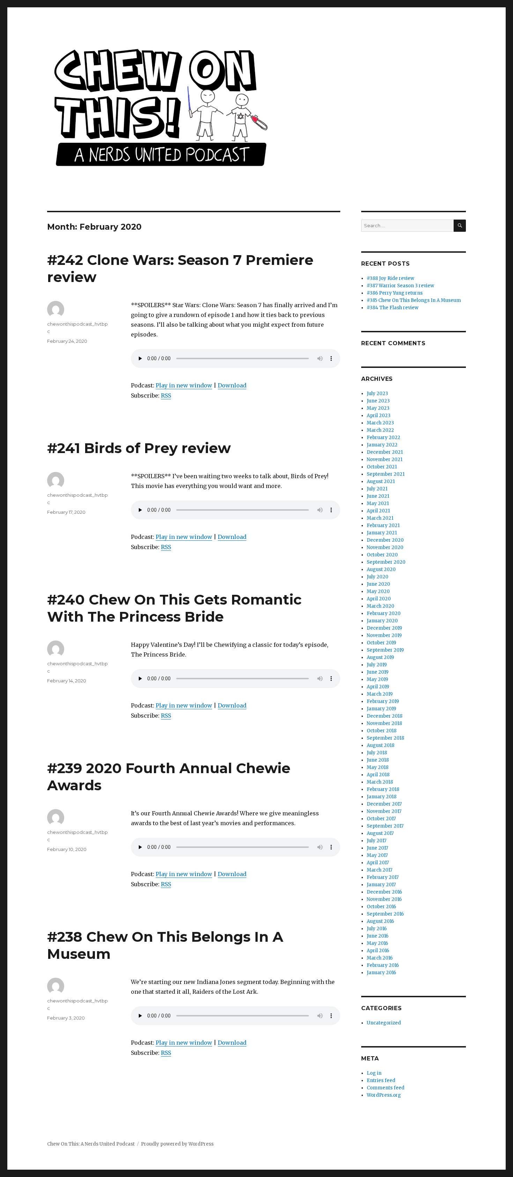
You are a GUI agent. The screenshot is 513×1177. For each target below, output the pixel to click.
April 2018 (378, 775)
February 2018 (383, 789)
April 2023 (379, 416)
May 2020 (378, 591)
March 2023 (380, 423)
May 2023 (378, 408)
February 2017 (383, 877)
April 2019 (378, 687)
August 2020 (381, 569)
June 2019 (377, 672)
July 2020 (377, 577)
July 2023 (377, 394)
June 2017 (377, 848)
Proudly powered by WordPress (177, 1144)
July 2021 (377, 489)
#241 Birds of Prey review (139, 448)
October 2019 (381, 643)
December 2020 (385, 540)
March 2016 (380, 958)
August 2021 (381, 481)
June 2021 (378, 496)
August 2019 (380, 657)
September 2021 (385, 474)
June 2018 (378, 760)
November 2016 (384, 899)
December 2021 (385, 452)
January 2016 (381, 973)
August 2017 (380, 833)
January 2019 (381, 709)
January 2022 (382, 445)
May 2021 (378, 503)
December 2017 (384, 804)
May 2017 (377, 855)
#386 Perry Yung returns (395, 293)
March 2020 (380, 606)
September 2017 (385, 826)
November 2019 (384, 635)
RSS (166, 395)
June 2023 (378, 401)
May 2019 (377, 679)
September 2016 (385, 914)
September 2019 (385, 650)
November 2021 (384, 459)
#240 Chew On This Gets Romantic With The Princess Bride (174, 608)
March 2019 (380, 694)
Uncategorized (384, 1023)
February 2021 (383, 525)
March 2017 (379, 870)
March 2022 (380, 430)
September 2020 (386, 562)
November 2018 (384, 723)
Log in (374, 1073)
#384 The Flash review (392, 308)
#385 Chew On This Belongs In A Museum (414, 300)
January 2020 (382, 621)
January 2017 (381, 885)
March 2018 (380, 782)
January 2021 (382, 533)
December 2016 (384, 892)
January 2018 (381, 797)
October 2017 (381, 819)
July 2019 (377, 665)
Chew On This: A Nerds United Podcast (91, 1144)
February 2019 (383, 701)
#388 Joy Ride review (390, 278)
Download (232, 385)
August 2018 (380, 745)
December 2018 (384, 716)
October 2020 (382, 555)
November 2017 (384, 811)
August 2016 (380, 921)
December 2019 (384, 628)
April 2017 (378, 863)
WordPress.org (384, 1095)
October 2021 (382, 467)
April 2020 (379, 599)
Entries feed (381, 1080)
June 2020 (378, 584)
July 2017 (376, 841)
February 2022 (383, 438)
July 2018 (377, 753)
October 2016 (381, 907)
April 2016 (378, 951)
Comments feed (385, 1088)
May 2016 (377, 943)
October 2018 (381, 731)
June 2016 (377, 936)
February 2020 (384, 613)
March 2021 (380, 518)
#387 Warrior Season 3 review (400, 286)
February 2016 (383, 965)
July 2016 (377, 929)
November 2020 (385, 547)
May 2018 (377, 767)
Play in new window (184, 385)
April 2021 (378, 511)
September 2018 (385, 738)
